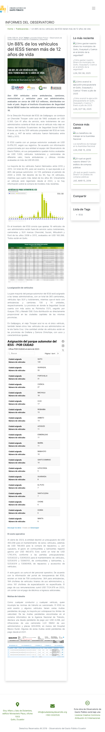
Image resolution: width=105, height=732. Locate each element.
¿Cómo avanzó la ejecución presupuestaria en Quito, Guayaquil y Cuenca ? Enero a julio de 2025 (85, 101)
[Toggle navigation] (93, 8)
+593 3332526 (53, 715)
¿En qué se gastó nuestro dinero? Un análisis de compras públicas (84, 174)
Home (10, 29)
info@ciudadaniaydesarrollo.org (52, 712)
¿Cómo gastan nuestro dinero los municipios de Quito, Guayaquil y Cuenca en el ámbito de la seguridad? (85, 64)
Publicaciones (22, 29)
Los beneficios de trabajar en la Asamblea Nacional (84, 145)
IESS (81, 214)
